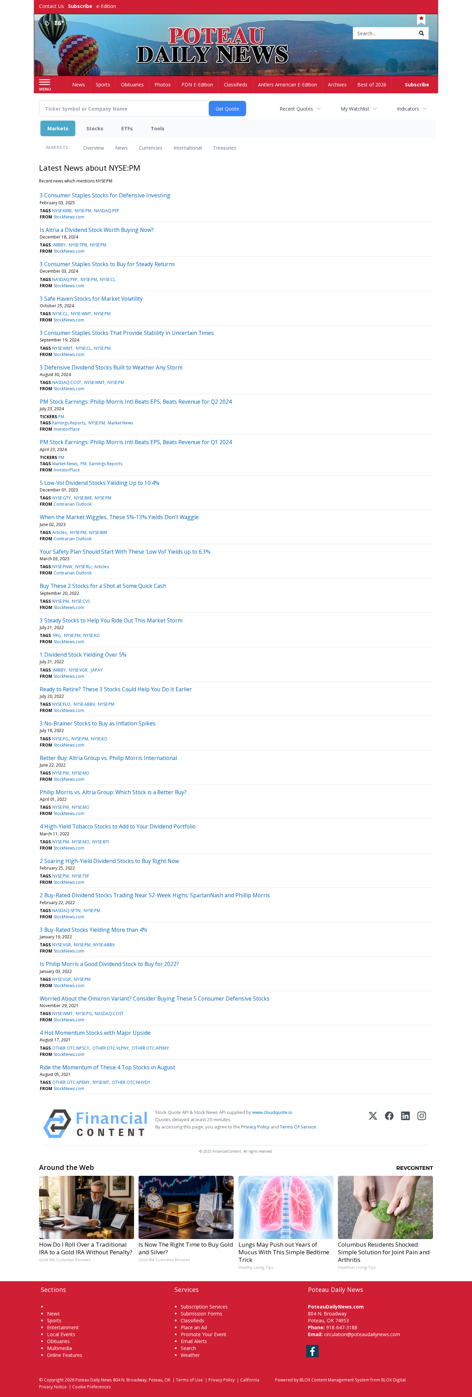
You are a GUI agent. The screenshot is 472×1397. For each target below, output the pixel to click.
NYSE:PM (83, 211)
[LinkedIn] (405, 1124)
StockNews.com (69, 217)
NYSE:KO (91, 635)
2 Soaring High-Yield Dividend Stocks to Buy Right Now (109, 861)
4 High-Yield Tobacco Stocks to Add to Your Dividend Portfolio (118, 826)
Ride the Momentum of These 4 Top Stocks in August (107, 1067)
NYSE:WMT (81, 314)
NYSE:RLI (83, 567)
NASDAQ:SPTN (66, 910)
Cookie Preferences (91, 1386)
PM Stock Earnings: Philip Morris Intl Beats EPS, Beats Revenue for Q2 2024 (136, 401)
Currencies (150, 147)
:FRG (56, 635)
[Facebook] (389, 1124)
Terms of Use (189, 1379)
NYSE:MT (101, 1082)
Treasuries (224, 147)
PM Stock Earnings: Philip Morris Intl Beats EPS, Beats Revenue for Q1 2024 (136, 442)
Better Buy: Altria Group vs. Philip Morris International (108, 758)
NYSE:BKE (83, 498)
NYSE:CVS (81, 601)
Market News (120, 423)
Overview (93, 147)
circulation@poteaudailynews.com (362, 1334)
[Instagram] (422, 1124)
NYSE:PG (60, 739)
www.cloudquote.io (272, 1112)
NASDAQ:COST (66, 382)
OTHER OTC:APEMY (150, 1048)
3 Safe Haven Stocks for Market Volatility (91, 298)
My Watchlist (355, 108)
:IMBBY (59, 245)
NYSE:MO (80, 773)
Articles (59, 532)
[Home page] (236, 33)
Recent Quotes (296, 108)
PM (61, 417)
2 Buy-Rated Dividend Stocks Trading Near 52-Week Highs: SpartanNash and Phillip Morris (155, 895)
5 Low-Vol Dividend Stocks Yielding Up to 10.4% (99, 483)
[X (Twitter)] (373, 1124)
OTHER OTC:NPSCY (70, 1048)
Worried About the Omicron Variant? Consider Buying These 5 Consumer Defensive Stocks (155, 998)
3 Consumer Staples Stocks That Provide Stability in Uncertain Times (127, 333)
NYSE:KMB (62, 211)
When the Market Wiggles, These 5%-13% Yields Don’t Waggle (119, 517)
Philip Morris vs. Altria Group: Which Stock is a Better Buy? (113, 792)
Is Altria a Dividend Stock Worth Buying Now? (97, 230)
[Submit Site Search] (421, 33)
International (187, 147)
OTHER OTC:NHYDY (131, 1082)
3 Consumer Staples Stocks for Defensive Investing (105, 195)
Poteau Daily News (93, 1379)
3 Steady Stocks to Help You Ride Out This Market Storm (111, 620)
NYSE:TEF (80, 876)
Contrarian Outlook (73, 504)
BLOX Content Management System (334, 1379)
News (121, 147)
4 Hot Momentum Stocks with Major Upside (95, 1033)
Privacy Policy (255, 1127)
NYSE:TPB (78, 245)
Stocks (94, 128)
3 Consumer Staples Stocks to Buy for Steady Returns (107, 264)
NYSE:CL (107, 279)
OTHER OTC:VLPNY (110, 1048)
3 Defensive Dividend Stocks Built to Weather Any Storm (111, 367)
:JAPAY (96, 670)
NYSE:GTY (61, 498)
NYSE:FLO (61, 704)
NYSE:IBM (98, 532)
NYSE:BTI (100, 842)
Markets (57, 128)
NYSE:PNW (62, 567)
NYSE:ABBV (84, 704)
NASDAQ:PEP (106, 211)
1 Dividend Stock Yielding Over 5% (83, 654)
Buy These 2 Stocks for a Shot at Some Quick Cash (103, 586)
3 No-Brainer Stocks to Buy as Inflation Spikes (97, 723)
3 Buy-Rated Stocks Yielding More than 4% (93, 930)
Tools (157, 128)
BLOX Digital (393, 1379)
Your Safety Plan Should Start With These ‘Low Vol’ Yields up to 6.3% (125, 551)
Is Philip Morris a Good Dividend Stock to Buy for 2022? (109, 964)
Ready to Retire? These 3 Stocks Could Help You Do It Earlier (116, 689)
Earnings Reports (68, 423)
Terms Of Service (298, 1127)
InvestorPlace (67, 429)
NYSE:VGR (78, 670)
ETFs (127, 128)
